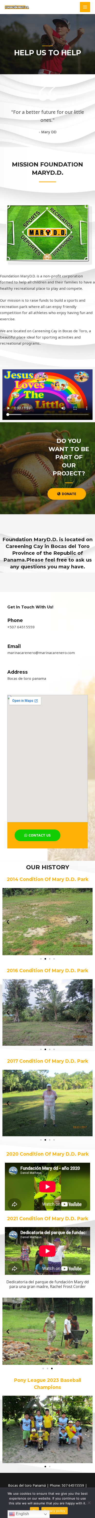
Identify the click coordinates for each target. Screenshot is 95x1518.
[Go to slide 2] (45, 959)
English (22, 1514)
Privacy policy (54, 1511)
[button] (8, 922)
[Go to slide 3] (52, 1368)
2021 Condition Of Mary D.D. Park (47, 1218)
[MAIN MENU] (85, 7)
